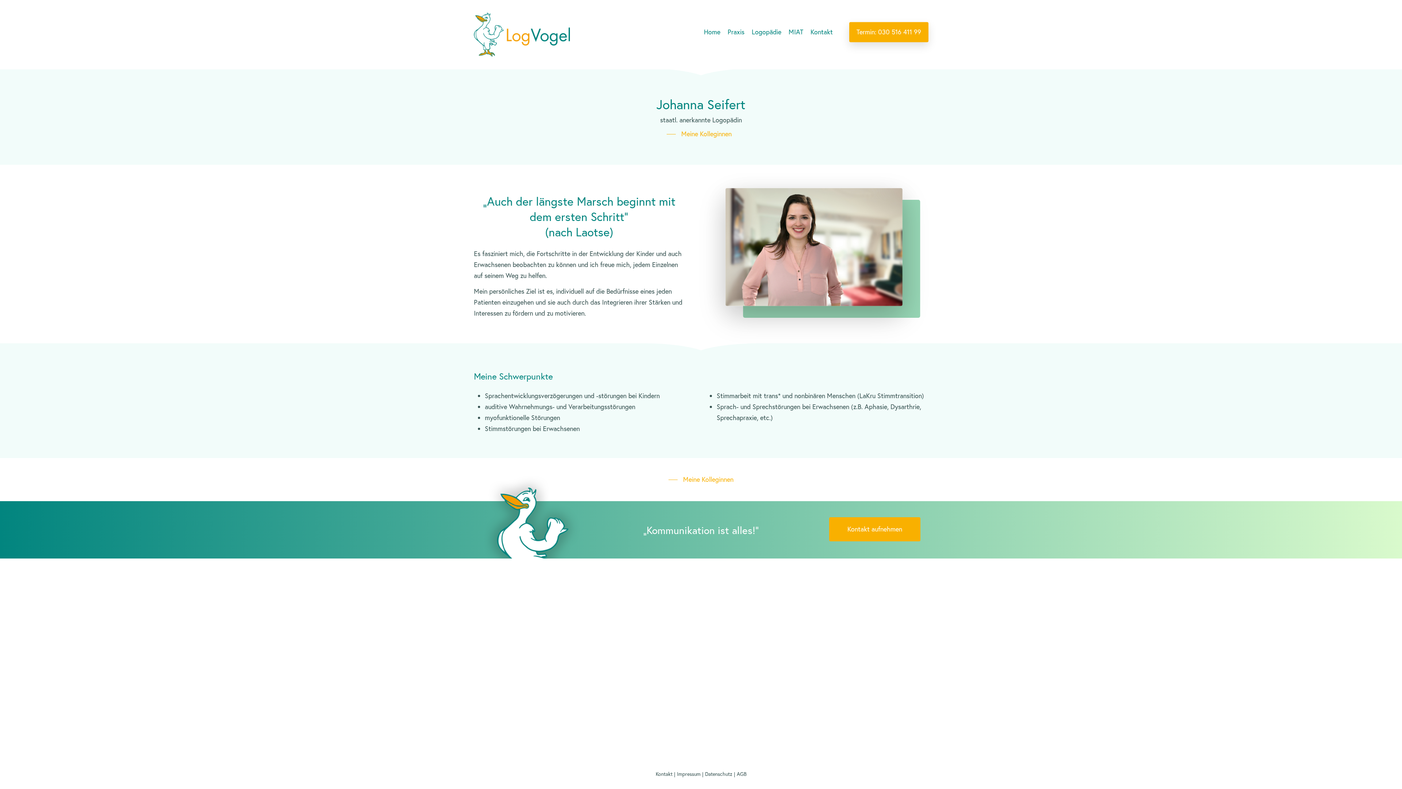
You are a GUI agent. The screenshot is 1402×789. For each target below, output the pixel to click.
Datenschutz (718, 774)
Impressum (689, 774)
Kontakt (664, 774)
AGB (742, 774)
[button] (701, 134)
